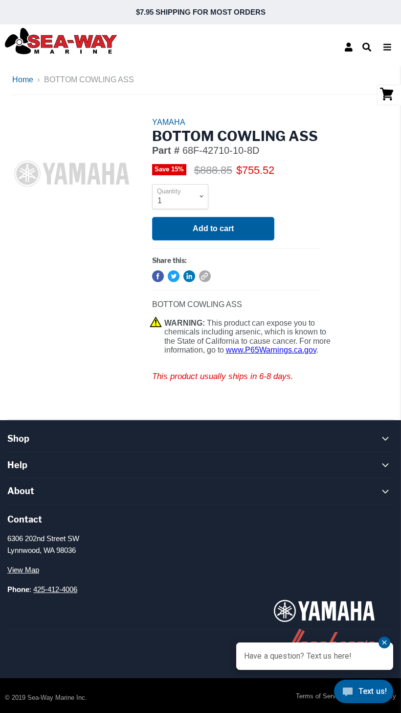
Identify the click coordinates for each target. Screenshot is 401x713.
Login (349, 47)
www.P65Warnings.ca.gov (271, 350)
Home (22, 79)
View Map (23, 570)
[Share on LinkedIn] (189, 276)
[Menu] (387, 47)
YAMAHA (168, 122)
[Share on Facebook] (158, 276)
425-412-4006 (55, 589)
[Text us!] (363, 693)
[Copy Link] (205, 276)
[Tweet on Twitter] (173, 276)
